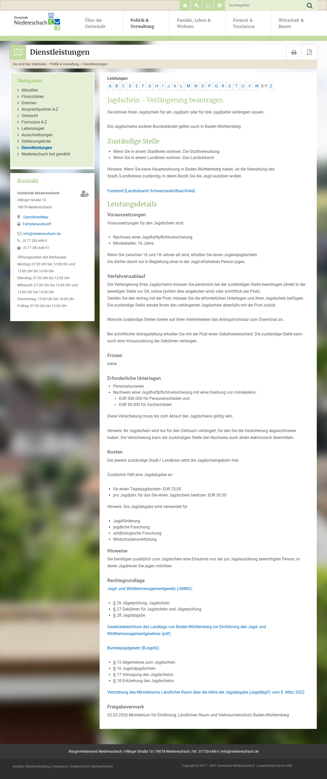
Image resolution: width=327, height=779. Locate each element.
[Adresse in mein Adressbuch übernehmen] (85, 194)
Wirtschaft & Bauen (291, 23)
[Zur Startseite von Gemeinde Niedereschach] (39, 22)
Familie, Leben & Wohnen (194, 23)
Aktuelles (29, 90)
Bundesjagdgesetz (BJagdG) (133, 648)
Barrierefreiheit (102, 766)
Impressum (60, 766)
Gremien (29, 102)
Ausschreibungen (37, 134)
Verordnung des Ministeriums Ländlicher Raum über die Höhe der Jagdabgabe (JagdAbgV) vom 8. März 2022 (206, 692)
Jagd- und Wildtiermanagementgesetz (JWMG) (149, 588)
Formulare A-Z (34, 122)
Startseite (39, 64)
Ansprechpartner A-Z (39, 109)
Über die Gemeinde (95, 23)
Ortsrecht (29, 115)
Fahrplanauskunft (37, 224)
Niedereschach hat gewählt (45, 154)
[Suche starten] (309, 5)
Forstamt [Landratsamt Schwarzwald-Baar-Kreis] (151, 190)
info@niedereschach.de (42, 234)
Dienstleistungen (95, 64)
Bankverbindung (38, 766)
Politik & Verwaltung (142, 23)
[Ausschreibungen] (196, 5)
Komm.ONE (284, 765)
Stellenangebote (36, 141)
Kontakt (18, 766)
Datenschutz (80, 766)
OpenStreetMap (35, 217)
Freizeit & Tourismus (244, 23)
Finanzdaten (32, 96)
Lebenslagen (32, 128)
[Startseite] (185, 5)
